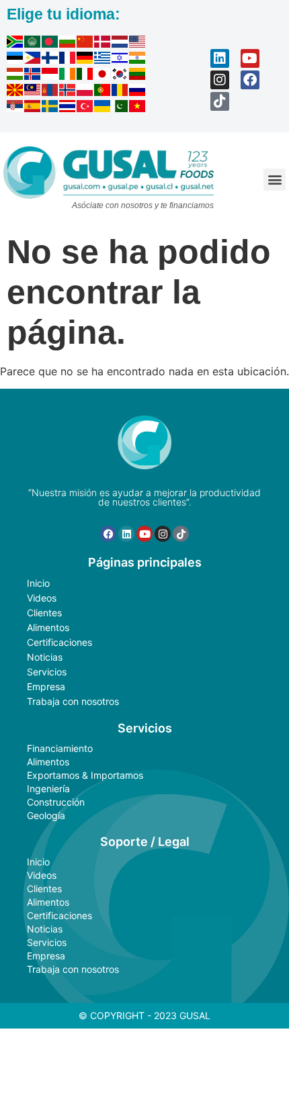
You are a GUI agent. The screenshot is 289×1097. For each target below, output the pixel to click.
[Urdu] (120, 108)
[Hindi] (138, 59)
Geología (46, 815)
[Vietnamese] (138, 108)
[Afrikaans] (15, 43)
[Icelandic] (33, 76)
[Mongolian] (50, 92)
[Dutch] (120, 43)
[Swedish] (50, 108)
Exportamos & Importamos (85, 775)
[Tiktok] (219, 101)
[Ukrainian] (103, 108)
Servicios (47, 671)
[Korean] (120, 76)
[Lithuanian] (138, 76)
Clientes (44, 612)
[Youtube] (250, 58)
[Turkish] (85, 108)
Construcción (56, 802)
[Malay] (33, 92)
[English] (138, 43)
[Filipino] (33, 59)
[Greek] (103, 59)
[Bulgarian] (68, 43)
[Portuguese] (103, 92)
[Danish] (103, 43)
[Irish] (68, 76)
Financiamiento (60, 748)
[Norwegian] (68, 92)
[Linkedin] (219, 58)
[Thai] (68, 108)
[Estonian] (15, 59)
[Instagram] (219, 79)
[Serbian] (15, 108)
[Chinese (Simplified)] (85, 43)
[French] (68, 59)
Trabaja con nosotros (73, 701)
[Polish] (85, 92)
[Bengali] (50, 43)
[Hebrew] (120, 59)
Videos (41, 598)
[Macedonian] (15, 92)
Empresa (46, 686)
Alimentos (48, 627)
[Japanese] (103, 76)
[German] (85, 59)
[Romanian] (120, 92)
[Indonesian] (50, 76)
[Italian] (85, 76)
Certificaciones (59, 642)
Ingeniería (48, 788)
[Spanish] (33, 108)
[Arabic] (33, 43)
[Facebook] (250, 79)
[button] (274, 180)
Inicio (38, 583)
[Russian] (138, 92)
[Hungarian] (15, 76)
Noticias (45, 657)
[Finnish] (50, 59)
